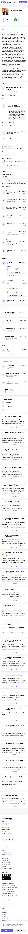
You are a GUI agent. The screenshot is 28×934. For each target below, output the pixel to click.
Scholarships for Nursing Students (10, 887)
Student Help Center (7, 868)
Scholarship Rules (6, 862)
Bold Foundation (6, 848)
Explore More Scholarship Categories (11, 904)
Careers (4, 914)
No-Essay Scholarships (7, 889)
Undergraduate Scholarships (9, 897)
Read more (14, 427)
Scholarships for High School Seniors (11, 895)
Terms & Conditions (6, 852)
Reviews (4, 920)
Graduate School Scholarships (9, 885)
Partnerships (5, 918)
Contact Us (4, 912)
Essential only (20, 930)
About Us (4, 910)
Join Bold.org (23, 2)
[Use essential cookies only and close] (26, 923)
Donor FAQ (4, 850)
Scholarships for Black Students (9, 902)
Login (15, 2)
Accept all (7, 930)
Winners (4, 866)
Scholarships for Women (8, 893)
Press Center (5, 916)
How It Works (5, 846)
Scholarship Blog (6, 864)
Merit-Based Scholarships (8, 891)
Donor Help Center (6, 854)
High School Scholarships (8, 899)
